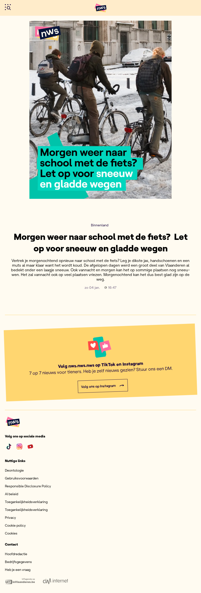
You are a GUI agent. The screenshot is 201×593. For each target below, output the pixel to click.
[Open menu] (8, 7)
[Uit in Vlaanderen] (20, 581)
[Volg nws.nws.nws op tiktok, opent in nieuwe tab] (9, 446)
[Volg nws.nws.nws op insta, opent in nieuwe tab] (20, 446)
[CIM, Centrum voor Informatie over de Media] (55, 581)
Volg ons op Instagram (98, 386)
